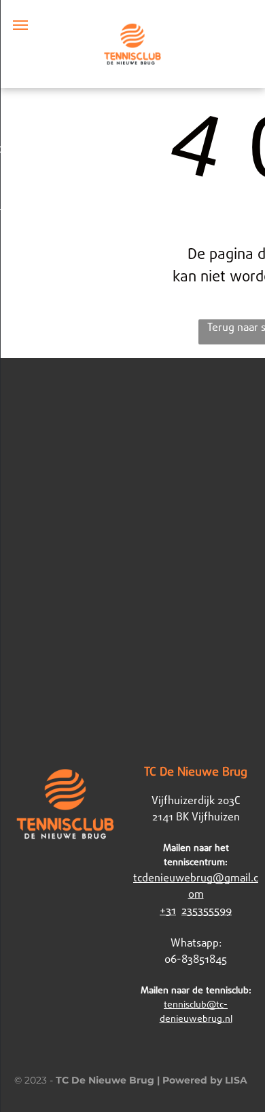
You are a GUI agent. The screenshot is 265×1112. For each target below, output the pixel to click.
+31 (168, 910)
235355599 (206, 910)
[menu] (20, 25)
